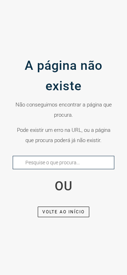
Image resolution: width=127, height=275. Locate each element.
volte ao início (63, 211)
